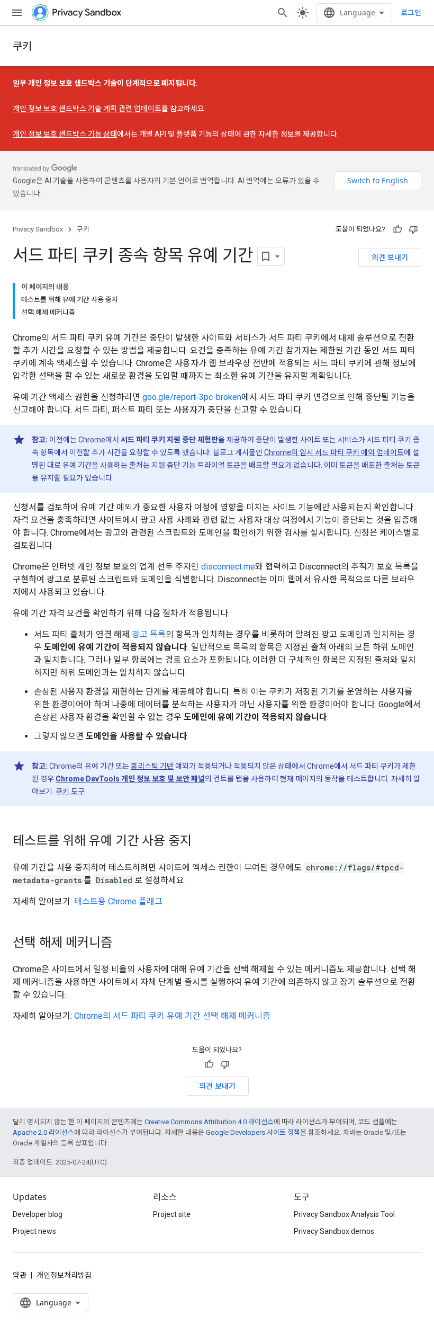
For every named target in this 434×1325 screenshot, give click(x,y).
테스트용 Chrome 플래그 (118, 901)
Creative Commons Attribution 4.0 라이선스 (209, 1122)
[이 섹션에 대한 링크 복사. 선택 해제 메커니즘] (122, 943)
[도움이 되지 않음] (413, 229)
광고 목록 (149, 634)
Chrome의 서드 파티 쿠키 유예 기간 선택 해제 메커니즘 (172, 1016)
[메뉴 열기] (17, 12)
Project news (34, 1231)
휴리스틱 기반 (152, 766)
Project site (172, 1214)
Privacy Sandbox (38, 229)
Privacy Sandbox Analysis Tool (344, 1214)
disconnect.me (228, 567)
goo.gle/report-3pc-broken (191, 397)
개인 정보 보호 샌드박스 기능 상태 (65, 134)
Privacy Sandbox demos (334, 1231)
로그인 (411, 12)
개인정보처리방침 (64, 1275)
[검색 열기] (282, 12)
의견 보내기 (390, 257)
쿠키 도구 (70, 791)
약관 (19, 1275)
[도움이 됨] (397, 229)
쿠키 (22, 46)
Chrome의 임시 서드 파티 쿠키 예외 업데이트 (334, 452)
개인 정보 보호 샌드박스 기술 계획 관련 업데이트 (87, 108)
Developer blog (37, 1214)
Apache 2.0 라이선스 (43, 1132)
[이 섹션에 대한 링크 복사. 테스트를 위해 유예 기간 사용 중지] (202, 841)
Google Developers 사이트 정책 (253, 1132)
